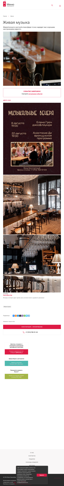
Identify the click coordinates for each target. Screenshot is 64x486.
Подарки (32, 459)
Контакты (32, 456)
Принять (42, 475)
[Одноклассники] (16, 316)
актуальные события (35, 94)
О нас (32, 452)
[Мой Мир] (18, 316)
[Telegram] (29, 316)
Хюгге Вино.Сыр (7, 295)
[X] (20, 316)
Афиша (12, 16)
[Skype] (27, 316)
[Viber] (22, 316)
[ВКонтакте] (14, 316)
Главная (5, 16)
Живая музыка (7, 306)
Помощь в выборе (32, 462)
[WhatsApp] (24, 316)
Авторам (32, 465)
